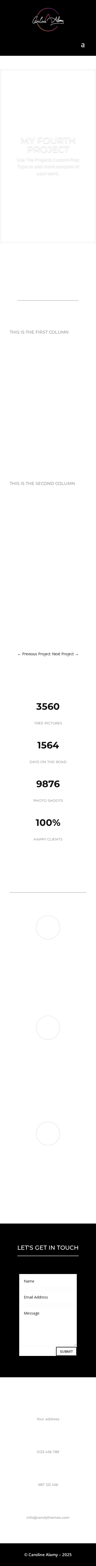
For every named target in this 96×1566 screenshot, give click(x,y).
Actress (58, 1202)
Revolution (55, 996)
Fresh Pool (64, 1102)
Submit (66, 1351)
